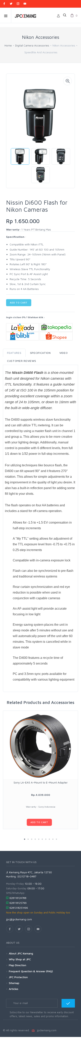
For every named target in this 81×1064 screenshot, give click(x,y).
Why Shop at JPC (20, 959)
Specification (40, 352)
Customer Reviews (21, 360)
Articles (13, 988)
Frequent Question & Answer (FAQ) (31, 971)
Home (8, 45)
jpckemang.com (45, 1030)
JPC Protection (18, 977)
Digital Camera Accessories (32, 45)
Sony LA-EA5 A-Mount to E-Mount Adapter (41, 782)
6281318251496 (18, 907)
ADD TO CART (19, 302)
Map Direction (17, 965)
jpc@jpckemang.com (19, 919)
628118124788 (17, 898)
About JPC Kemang (21, 953)
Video (63, 352)
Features (14, 352)
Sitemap (14, 983)
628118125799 (18, 902)
